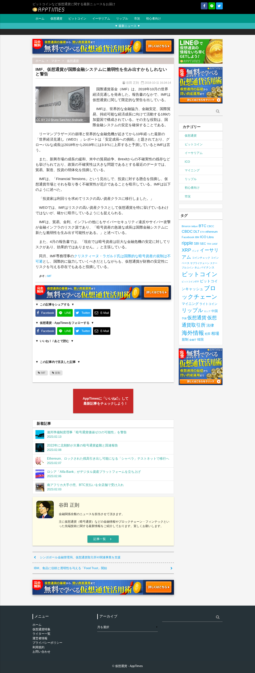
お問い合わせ (41, 651)
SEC (203, 243)
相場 (215, 333)
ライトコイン (208, 303)
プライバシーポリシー (47, 642)
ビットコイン (77, 18)
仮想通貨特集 (41, 629)
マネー (55, 60)
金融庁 (192, 339)
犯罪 (207, 333)
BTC (202, 226)
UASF (215, 244)
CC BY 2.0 (43, 119)
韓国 (200, 339)
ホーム (39, 18)
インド (195, 250)
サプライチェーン (199, 263)
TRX (209, 244)
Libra (210, 237)
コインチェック (201, 257)
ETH (202, 232)
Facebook (188, 237)
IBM (197, 237)
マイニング (192, 170)
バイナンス (207, 267)
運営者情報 (39, 638)
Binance (186, 226)
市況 (137, 18)
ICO (187, 161)
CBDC (187, 231)
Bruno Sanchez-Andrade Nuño (71, 119)
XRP (186, 250)
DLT (196, 232)
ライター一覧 (41, 633)
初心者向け (153, 18)
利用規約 (38, 647)
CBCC (210, 226)
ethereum (211, 231)
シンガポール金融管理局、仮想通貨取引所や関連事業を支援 (80, 557)
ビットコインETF (190, 281)
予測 (184, 318)
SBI (196, 243)
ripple (187, 243)
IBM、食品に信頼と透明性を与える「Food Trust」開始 (70, 568)
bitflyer (194, 226)
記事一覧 (103, 539)
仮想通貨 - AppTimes (129, 666)
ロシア (207, 311)
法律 (210, 325)
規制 (57, 372)
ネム (197, 267)
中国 (214, 311)
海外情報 (193, 333)
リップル (122, 18)
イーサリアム (101, 18)
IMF (49, 276)
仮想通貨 (56, 18)
